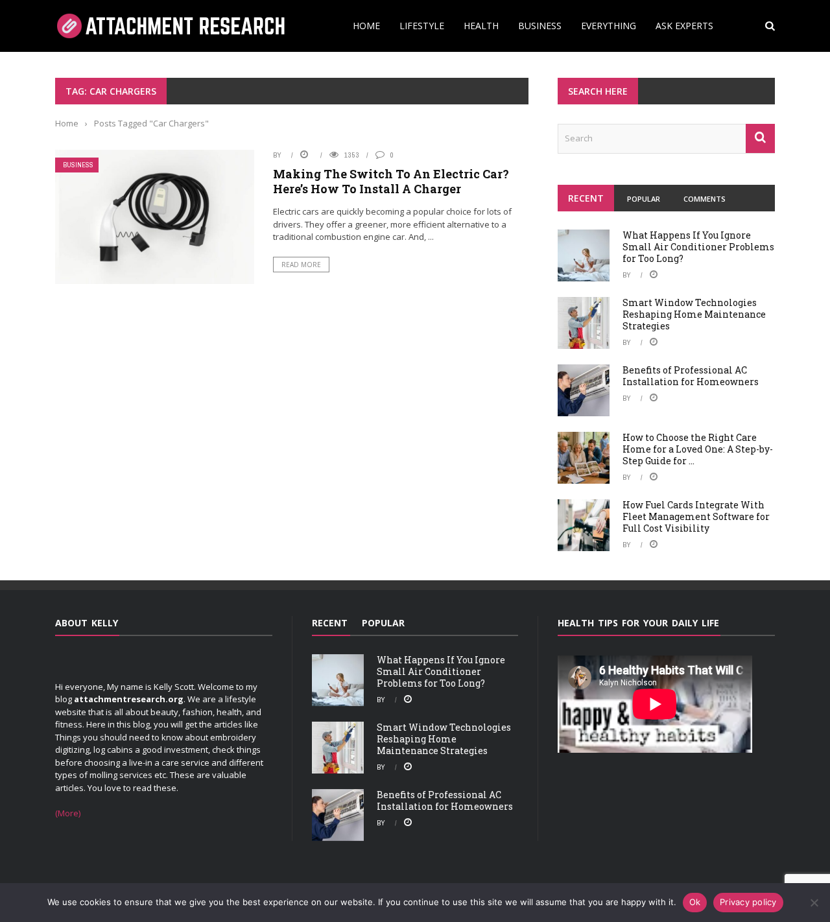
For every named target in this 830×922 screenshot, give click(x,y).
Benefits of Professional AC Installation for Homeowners (690, 376)
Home (366, 25)
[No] (813, 902)
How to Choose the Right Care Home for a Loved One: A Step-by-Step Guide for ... (697, 449)
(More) (67, 813)
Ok (695, 902)
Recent (586, 198)
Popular (643, 199)
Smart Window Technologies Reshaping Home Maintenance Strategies (694, 314)
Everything (608, 25)
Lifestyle (421, 25)
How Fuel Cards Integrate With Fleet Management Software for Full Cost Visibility (696, 516)
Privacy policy (748, 902)
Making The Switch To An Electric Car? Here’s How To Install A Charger (391, 181)
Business (540, 25)
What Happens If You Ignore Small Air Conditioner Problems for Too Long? (698, 247)
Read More (301, 264)
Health (481, 25)
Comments (704, 199)
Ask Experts (684, 25)
